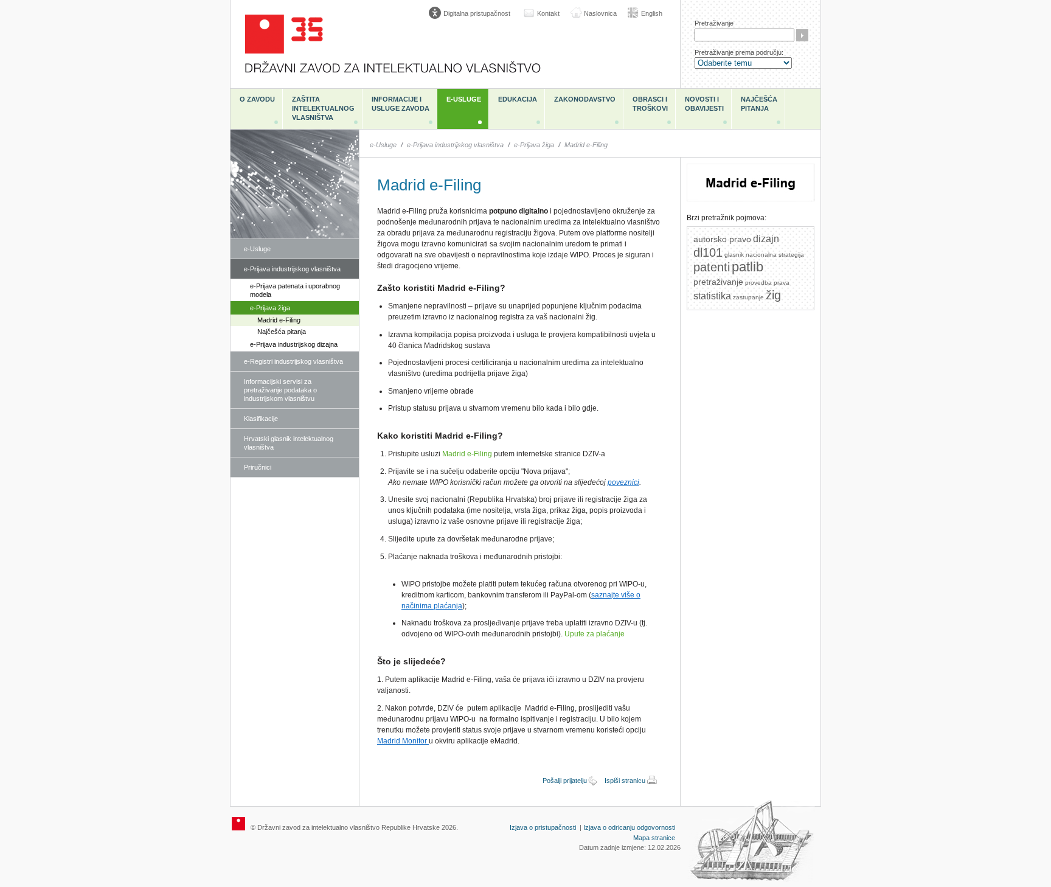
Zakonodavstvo (585, 99)
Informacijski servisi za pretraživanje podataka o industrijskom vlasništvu (280, 390)
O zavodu (257, 99)
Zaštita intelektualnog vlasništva (323, 108)
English (651, 13)
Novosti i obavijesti (704, 104)
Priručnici (257, 467)
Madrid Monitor (403, 741)
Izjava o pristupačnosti (543, 827)
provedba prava (767, 282)
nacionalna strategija (775, 254)
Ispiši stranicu (625, 780)
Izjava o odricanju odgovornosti (629, 827)
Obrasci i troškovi (650, 104)
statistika (712, 296)
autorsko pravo (722, 239)
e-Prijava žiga (270, 307)
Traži (802, 35)
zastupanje (748, 297)
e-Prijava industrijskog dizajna (294, 344)
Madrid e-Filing (278, 320)
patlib (747, 266)
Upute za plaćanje (594, 634)
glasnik (734, 254)
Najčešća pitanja (759, 104)
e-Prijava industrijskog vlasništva (292, 269)
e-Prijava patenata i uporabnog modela (295, 290)
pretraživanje (718, 282)
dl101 (708, 252)
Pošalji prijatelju (565, 780)
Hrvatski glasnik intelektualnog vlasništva (288, 443)
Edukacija (517, 99)
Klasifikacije (261, 418)
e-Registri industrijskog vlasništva (293, 361)
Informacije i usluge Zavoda (400, 104)
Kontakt (548, 13)
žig (773, 295)
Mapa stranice (654, 837)
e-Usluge (463, 99)
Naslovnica (600, 13)
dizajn (766, 239)
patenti (711, 267)
